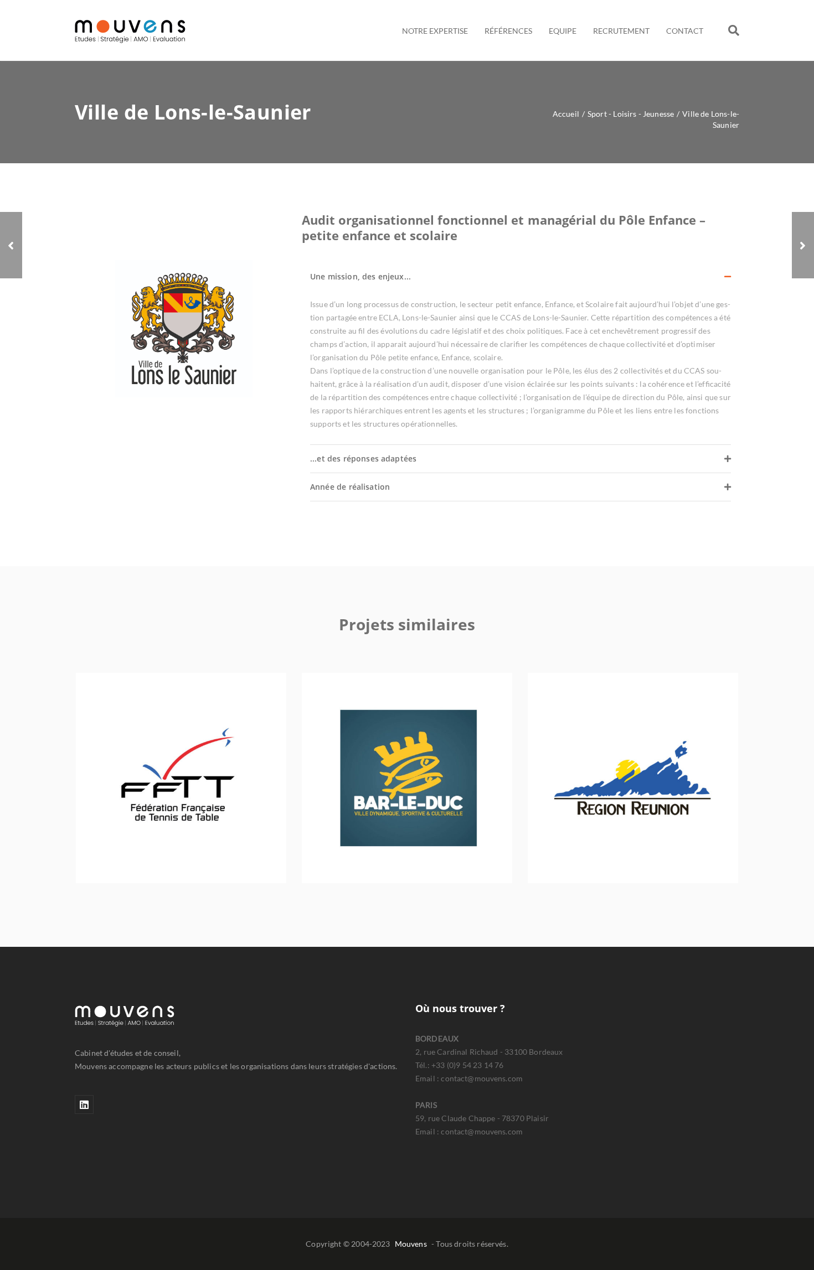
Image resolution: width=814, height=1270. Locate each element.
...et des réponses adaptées (363, 458)
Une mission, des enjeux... (360, 276)
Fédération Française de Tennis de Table (181, 785)
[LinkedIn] (84, 1104)
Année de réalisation (350, 486)
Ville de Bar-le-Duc (407, 785)
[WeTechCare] (803, 245)
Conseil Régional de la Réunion (632, 785)
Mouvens (411, 1243)
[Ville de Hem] (11, 245)
